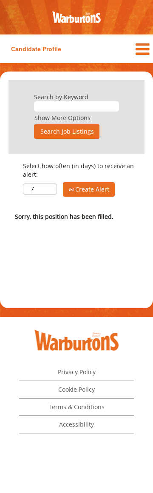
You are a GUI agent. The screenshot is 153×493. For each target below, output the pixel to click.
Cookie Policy (76, 389)
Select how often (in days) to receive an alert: (78, 170)
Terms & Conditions (76, 407)
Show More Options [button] (62, 118)
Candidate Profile (36, 49)
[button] (127, 49)
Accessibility (76, 424)
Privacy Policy (77, 372)
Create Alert (91, 189)
